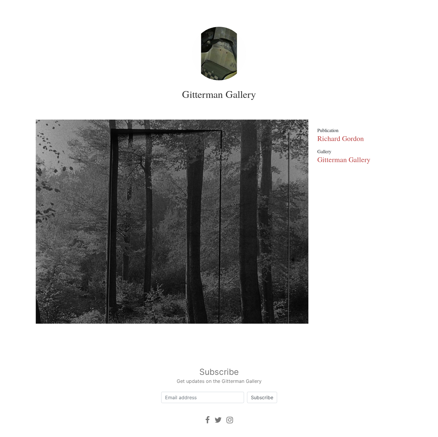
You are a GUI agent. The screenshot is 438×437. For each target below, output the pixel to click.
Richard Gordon (340, 138)
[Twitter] (218, 420)
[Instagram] (229, 420)
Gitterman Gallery (219, 94)
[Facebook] (207, 420)
